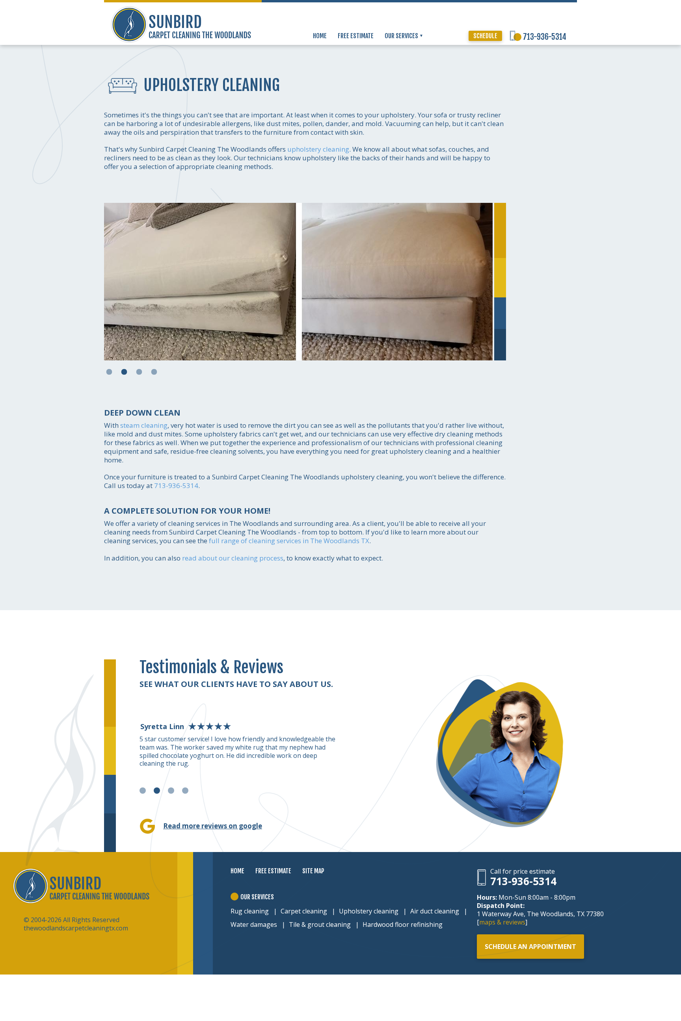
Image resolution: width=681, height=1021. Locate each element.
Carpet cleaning (304, 911)
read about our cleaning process (232, 557)
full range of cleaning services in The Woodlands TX (289, 540)
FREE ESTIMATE (356, 36)
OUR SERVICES (402, 36)
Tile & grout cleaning (320, 924)
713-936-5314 (544, 37)
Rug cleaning (250, 911)
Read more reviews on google (212, 825)
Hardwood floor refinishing (403, 924)
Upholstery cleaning (368, 911)
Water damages (254, 924)
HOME (320, 36)
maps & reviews (502, 922)
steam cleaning (143, 425)
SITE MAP (313, 871)
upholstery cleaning (318, 149)
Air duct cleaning (434, 911)
